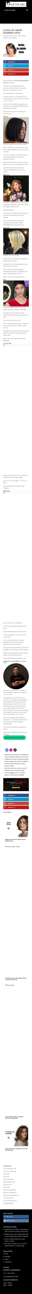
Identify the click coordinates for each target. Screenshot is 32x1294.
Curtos (15, 36)
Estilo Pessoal (21, 36)
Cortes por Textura (8, 1171)
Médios (5, 38)
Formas (6, 1259)
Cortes (6, 1254)
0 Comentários (13, 38)
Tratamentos (8, 1262)
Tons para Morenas (8, 1200)
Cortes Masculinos (8, 1168)
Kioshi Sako (8, 36)
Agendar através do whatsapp (14, 738)
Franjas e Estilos (7, 1182)
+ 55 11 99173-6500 (8, 1273)
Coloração (7, 1256)
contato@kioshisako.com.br (11, 1276)
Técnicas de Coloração (9, 1195)
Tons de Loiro (7, 1198)
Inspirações (6, 1184)
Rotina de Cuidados (8, 1192)
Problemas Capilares (9, 1190)
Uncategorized (7, 1203)
